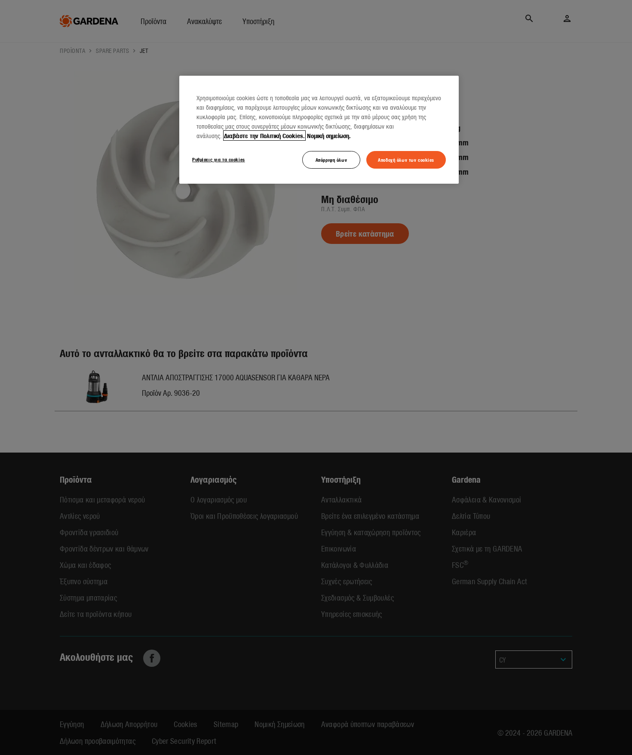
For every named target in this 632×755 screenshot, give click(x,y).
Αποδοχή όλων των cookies (406, 159)
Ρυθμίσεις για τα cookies (218, 159)
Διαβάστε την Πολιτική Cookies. (264, 135)
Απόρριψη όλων (331, 159)
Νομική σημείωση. (329, 135)
